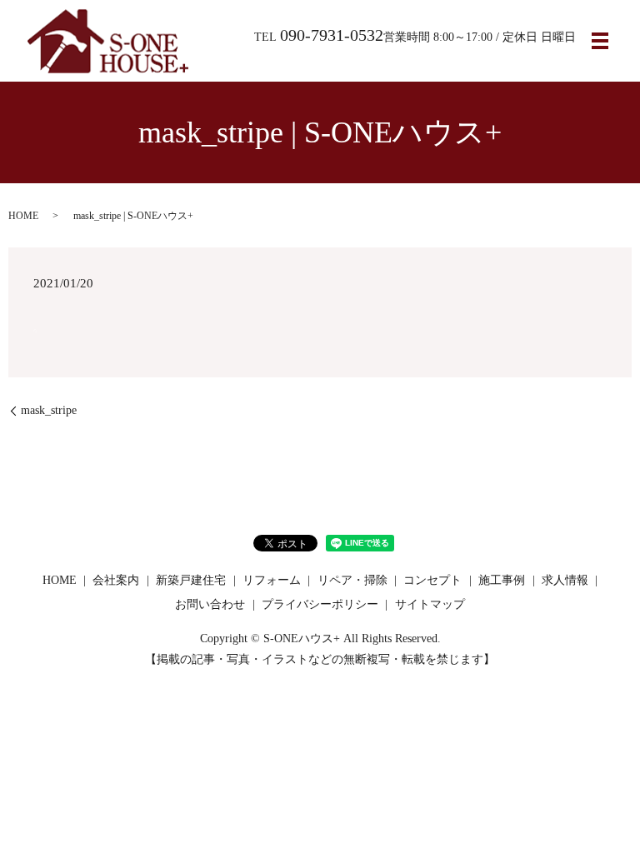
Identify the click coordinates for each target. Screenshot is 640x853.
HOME (23, 216)
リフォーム (271, 580)
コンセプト (432, 580)
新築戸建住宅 (191, 580)
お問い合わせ (210, 604)
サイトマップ (430, 604)
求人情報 (565, 580)
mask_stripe (49, 410)
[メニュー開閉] (600, 40)
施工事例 (501, 580)
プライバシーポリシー (320, 604)
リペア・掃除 (353, 580)
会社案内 (115, 580)
